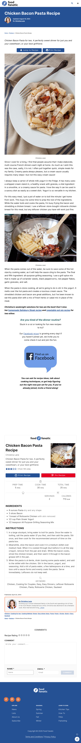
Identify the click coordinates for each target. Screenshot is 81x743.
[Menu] (78, 3)
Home (6, 33)
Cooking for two (16, 613)
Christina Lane (20, 21)
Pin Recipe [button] (59, 475)
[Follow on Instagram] (18, 699)
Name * (10, 669)
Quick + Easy (69, 613)
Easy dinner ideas (43, 613)
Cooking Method (27, 613)
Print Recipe (54, 50)
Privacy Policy (50, 737)
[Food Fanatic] (34, 3)
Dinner (35, 613)
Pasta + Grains (59, 613)
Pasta (52, 613)
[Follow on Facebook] (6, 699)
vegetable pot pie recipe (58, 310)
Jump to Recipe (30, 50)
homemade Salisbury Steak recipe (25, 310)
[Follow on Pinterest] (12, 699)
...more (41, 608)
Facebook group (31, 333)
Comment (10, 640)
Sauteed (7, 616)
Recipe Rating (11, 635)
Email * (41, 669)
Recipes (11, 33)
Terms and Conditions (34, 737)
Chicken (7, 613)
